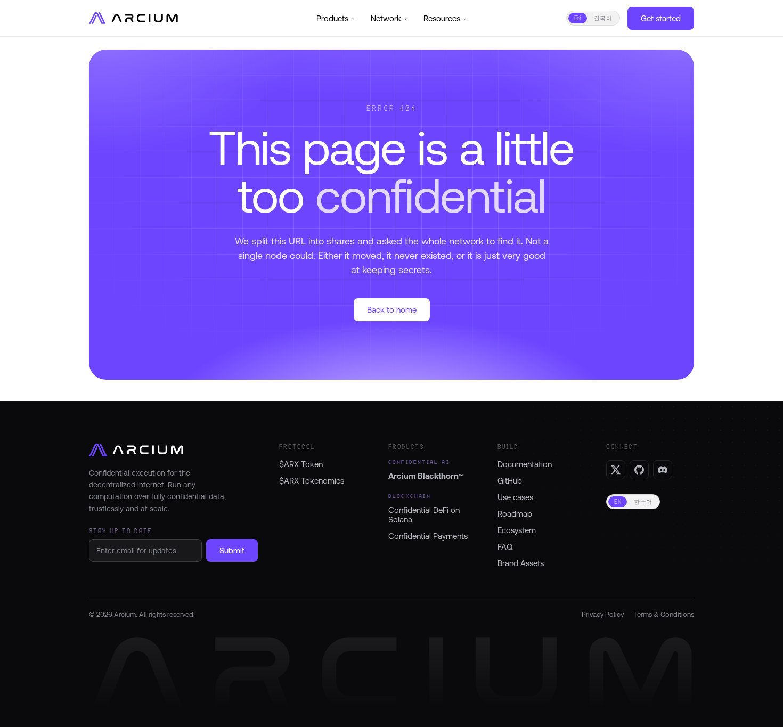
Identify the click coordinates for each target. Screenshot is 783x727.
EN (577, 18)
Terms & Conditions (663, 614)
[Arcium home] (135, 18)
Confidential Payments (428, 536)
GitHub (509, 480)
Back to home (392, 309)
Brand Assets (520, 563)
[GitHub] (639, 469)
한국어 (603, 18)
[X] (615, 469)
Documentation (524, 464)
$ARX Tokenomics (311, 480)
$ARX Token (301, 464)
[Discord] (662, 469)
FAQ (504, 546)
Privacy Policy (603, 614)
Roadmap (514, 513)
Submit (231, 550)
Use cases (515, 497)
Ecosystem (516, 530)
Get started (661, 18)
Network (390, 18)
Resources (446, 18)
